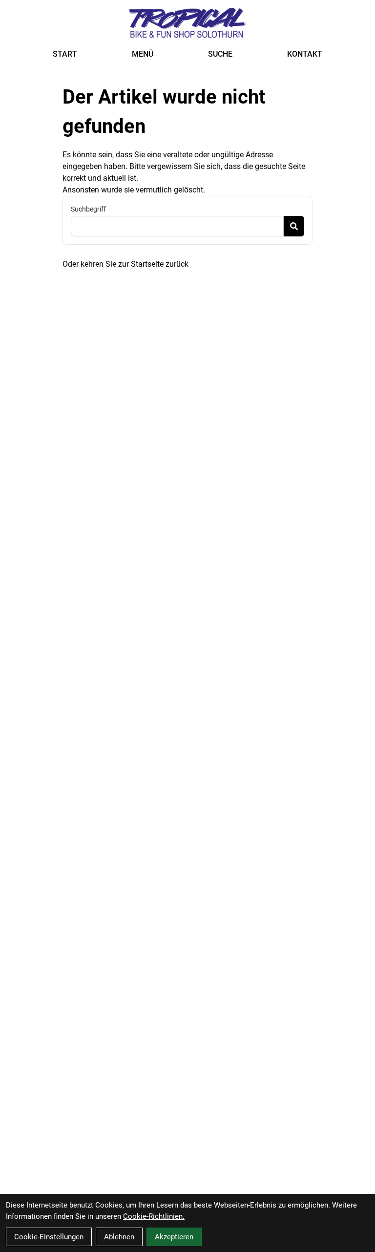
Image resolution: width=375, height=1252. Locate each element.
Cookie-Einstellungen (48, 1236)
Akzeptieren (174, 1236)
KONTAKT (304, 54)
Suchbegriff (88, 209)
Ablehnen (119, 1236)
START (65, 54)
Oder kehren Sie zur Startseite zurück (125, 264)
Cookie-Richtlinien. (154, 1216)
